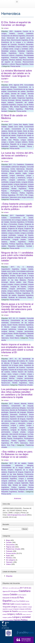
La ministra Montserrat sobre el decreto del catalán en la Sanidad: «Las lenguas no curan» (16, 74)
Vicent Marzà (14, 338)
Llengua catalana (21, 142)
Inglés (25, 173)
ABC (29, 588)
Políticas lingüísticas (8, 195)
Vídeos (8, 564)
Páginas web (10, 547)
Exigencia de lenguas (25, 133)
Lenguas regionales (20, 184)
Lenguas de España (25, 235)
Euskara (23, 363)
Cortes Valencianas (17, 169)
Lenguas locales (14, 182)
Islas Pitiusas (13, 140)
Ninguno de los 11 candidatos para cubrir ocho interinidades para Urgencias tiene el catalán (17, 256)
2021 (11, 31)
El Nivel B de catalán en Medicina (14, 117)
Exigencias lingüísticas (25, 98)
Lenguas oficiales (27, 182)
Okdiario (30, 436)
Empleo (20, 224)
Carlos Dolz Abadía (21, 124)
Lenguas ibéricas (7, 237)
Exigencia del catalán (8, 98)
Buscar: (5, 529)
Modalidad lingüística (25, 51)
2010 (4, 588)
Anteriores (17, 498)
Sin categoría (10, 560)
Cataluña (6, 594)
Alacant (16, 403)
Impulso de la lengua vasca (18, 369)
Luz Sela (30, 434)
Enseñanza (5, 171)
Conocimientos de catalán (21, 217)
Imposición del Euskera (16, 367)
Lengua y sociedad (21, 49)
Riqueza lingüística (22, 64)
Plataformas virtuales (25, 385)
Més (11, 106)
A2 (20, 358)
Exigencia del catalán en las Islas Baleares (17, 136)
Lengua (14, 606)
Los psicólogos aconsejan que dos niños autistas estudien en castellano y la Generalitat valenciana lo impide (17, 393)
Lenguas (20, 104)
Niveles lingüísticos (8, 53)
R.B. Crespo (29, 195)
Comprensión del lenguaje (22, 405)
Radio (8, 555)
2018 (10, 85)
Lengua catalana (27, 140)
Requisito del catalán (8, 295)
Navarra (30, 380)
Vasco (31, 383)
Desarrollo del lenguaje (18, 412)
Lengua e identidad (8, 46)
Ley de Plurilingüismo (18, 186)
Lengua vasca (6, 374)
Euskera (30, 363)
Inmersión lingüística (21, 604)
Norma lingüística (26, 53)
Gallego (27, 601)
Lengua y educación (17, 423)
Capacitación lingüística (24, 215)
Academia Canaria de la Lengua (17, 32)
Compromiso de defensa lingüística (13, 35)
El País (20, 597)
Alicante (23, 403)
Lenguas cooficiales (8, 235)
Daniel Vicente (12, 325)
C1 (17, 318)
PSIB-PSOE (29, 109)
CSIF (10, 273)
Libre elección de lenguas (18, 434)
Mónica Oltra (6, 436)
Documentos (10, 544)
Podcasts (9, 551)
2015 (16, 588)
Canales (9, 542)
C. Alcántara (28, 267)
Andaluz (12, 33)
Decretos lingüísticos (17, 222)
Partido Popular (6, 438)
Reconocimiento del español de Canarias (17, 61)
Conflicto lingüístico (22, 594)
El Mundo (29, 96)
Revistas (9, 557)
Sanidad (4, 111)
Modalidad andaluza (8, 51)
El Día (31, 40)
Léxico (31, 49)
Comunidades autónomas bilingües (13, 166)
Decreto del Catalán (18, 93)
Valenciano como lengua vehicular (21, 197)
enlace (6, 28)
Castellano (29, 33)
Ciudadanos (29, 164)
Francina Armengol (7, 100)
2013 (10, 588)
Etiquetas (9, 576)
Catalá (31, 124)
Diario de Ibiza (28, 131)
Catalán (4, 126)
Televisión (9, 562)
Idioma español (15, 173)
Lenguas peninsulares (17, 288)
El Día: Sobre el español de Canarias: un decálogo (16, 23)
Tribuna (29, 146)
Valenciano (5, 197)
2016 (18, 588)
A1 (16, 358)
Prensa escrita (15, 66)
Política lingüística (16, 109)
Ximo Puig (10, 445)
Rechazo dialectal (15, 60)
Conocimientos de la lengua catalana (14, 220)
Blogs (8, 540)
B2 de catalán (20, 463)
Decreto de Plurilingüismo (18, 410)
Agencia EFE (18, 85)
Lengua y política (17, 425)
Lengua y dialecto (21, 46)
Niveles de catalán (20, 485)
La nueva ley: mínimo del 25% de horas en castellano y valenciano (17, 155)
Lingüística (5, 620)
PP (17, 195)
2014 (12, 588)
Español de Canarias (9, 44)
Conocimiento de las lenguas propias (17, 323)
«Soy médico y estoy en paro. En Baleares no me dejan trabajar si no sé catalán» (17, 454)
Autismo (30, 403)
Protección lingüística (18, 57)
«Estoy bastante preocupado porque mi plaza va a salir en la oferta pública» (16, 206)
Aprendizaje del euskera (16, 361)
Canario (20, 33)
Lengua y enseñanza (17, 177)
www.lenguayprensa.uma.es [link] (16, 515)
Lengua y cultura (14, 613)
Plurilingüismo (15, 191)
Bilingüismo (14, 591)
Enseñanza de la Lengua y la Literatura (17, 42)
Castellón (22, 318)
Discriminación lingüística (19, 40)
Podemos (14, 193)
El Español (15, 363)
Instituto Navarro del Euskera (22, 372)
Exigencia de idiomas (9, 133)
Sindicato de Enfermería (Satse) (20, 297)
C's (14, 164)
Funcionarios (22, 137)
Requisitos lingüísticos (9, 146)
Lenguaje (13, 427)
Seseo (31, 64)
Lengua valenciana (17, 175)
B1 (14, 318)
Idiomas (18, 100)
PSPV (21, 195)
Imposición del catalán (24, 102)
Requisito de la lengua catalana (21, 144)
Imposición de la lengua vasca (12, 365)
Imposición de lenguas (17, 419)
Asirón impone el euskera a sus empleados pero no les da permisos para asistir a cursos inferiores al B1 (17, 348)
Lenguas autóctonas (17, 180)
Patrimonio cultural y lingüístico (12, 55)
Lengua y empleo (7, 142)
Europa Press (15, 601)
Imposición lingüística (8, 104)
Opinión (17, 619)
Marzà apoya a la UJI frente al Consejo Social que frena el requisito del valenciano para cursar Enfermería (17, 307)
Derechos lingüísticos (26, 325)
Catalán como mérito (15, 126)
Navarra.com (5, 383)
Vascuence (5, 385)
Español (13, 171)
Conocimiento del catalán (17, 91)
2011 (7, 588)
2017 (10, 124)
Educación (29, 169)
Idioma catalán (12, 231)
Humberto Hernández (25, 44)
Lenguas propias (7, 184)
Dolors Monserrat (17, 96)
